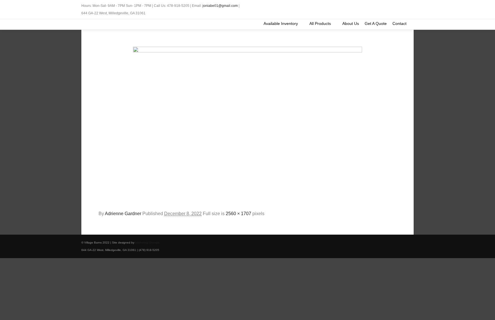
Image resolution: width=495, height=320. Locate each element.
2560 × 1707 (238, 213)
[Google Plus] (410, 6)
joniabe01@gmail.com (220, 6)
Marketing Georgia (147, 242)
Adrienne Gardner (123, 213)
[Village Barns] (83, 24)
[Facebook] (401, 6)
